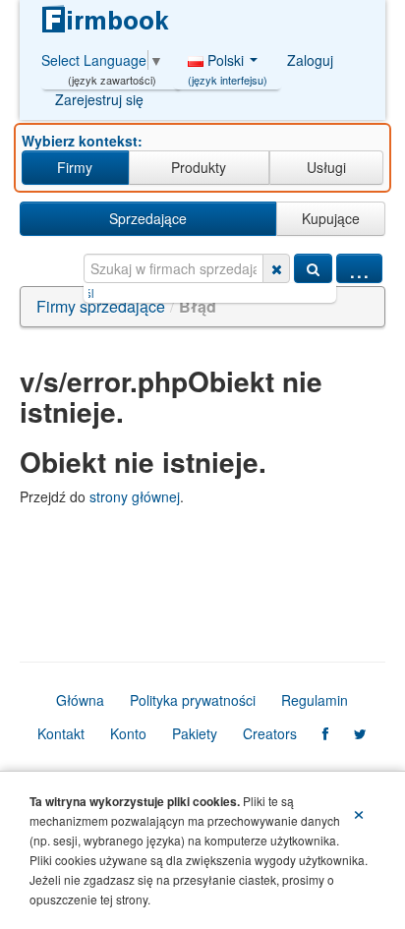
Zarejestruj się (99, 99)
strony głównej (134, 496)
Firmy (74, 167)
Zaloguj (310, 60)
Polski (227, 65)
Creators (270, 733)
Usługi (326, 167)
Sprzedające (148, 218)
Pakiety (194, 733)
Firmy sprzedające (100, 306)
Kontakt (61, 733)
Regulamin (314, 700)
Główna (80, 700)
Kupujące (331, 218)
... (359, 268)
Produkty (198, 167)
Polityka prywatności (193, 700)
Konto (128, 733)
